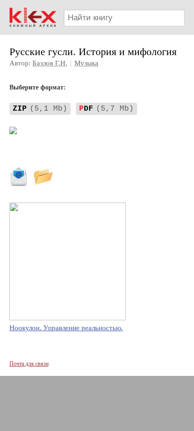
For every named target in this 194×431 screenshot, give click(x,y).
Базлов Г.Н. (49, 63)
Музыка (86, 63)
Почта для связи (28, 363)
